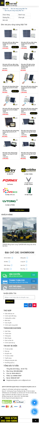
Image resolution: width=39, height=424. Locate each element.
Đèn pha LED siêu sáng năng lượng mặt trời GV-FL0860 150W (29, 87)
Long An (23, 261)
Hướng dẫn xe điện (10, 318)
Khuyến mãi (8, 353)
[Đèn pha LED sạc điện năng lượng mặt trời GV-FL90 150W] (10, 34)
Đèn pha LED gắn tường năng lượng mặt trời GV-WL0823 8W (28, 65)
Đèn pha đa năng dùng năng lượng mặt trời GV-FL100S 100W (10, 87)
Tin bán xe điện (9, 356)
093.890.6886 (18, 371)
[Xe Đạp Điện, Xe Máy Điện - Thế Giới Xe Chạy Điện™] (12, 3)
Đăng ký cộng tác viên (11, 360)
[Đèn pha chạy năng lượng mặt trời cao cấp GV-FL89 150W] (28, 122)
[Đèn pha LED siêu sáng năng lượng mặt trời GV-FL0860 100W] (10, 100)
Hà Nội (7, 261)
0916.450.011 (16, 373)
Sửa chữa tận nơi (9, 313)
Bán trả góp (8, 338)
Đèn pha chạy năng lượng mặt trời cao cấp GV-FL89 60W (28, 154)
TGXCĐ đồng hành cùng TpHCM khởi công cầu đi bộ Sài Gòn (19, 245)
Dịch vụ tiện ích (9, 340)
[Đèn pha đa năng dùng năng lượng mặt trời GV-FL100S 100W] (10, 78)
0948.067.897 (15, 378)
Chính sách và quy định (11, 325)
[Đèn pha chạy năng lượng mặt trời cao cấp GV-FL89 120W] (10, 144)
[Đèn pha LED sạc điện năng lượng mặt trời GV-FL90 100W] (28, 34)
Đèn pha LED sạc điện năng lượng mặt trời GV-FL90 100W (29, 43)
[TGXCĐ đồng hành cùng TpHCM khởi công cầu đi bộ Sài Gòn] (19, 230)
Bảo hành (7, 320)
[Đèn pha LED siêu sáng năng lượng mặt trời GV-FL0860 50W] (28, 100)
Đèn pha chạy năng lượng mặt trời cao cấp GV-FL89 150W (28, 132)
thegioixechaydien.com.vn (28, 386)
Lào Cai (23, 265)
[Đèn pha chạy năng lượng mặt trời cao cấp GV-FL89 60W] (28, 144)
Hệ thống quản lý (9, 362)
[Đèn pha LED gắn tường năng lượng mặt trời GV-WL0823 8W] (28, 56)
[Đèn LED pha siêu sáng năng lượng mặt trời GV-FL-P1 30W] (10, 122)
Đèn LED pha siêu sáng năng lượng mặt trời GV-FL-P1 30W (11, 132)
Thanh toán (8, 333)
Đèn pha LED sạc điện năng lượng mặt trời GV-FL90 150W (10, 43)
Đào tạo (7, 351)
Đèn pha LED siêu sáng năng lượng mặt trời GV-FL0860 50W (29, 110)
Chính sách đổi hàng (10, 316)
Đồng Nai (24, 258)
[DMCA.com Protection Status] (7, 401)
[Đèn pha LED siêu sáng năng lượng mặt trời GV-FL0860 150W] (28, 78)
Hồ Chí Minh (8, 258)
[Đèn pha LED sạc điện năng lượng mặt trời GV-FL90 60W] (10, 56)
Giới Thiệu (8, 331)
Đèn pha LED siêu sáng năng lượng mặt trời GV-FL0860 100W (11, 110)
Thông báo (8, 336)
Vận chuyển (8, 322)
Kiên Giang (8, 265)
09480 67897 (17, 376)
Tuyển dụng (8, 358)
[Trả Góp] (9, 419)
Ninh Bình (7, 269)
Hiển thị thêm (19, 210)
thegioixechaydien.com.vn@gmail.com (18, 380)
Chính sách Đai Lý (10, 342)
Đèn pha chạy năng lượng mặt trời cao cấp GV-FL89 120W (10, 154)
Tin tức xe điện (9, 349)
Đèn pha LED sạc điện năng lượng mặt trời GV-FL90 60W (11, 65)
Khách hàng (7, 215)
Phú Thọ (23, 269)
